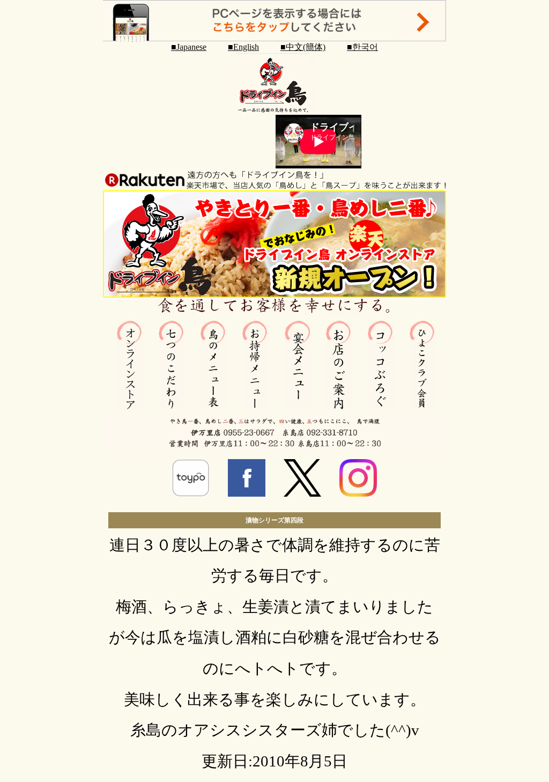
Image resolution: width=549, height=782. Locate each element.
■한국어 (362, 46)
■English (243, 46)
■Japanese (188, 46)
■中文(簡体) (302, 46)
